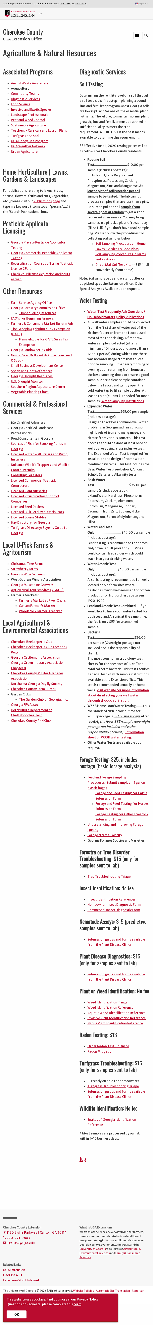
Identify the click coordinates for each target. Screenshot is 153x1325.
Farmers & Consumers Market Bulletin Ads (42, 324)
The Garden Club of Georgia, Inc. (43, 699)
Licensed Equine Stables (28, 517)
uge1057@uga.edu (19, 1243)
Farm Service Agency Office (31, 303)
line (126, 1046)
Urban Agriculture (24, 152)
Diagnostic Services (25, 99)
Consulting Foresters (26, 475)
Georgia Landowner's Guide (32, 350)
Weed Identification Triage (107, 1002)
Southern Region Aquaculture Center (38, 387)
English (143, 3)
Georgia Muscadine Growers (32, 585)
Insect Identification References (111, 899)
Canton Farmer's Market (37, 606)
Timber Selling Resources (37, 313)
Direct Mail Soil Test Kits (113, 265)
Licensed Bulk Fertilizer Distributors (37, 512)
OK (16, 1314)
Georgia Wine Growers (28, 574)
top (82, 1158)
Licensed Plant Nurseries (29, 491)
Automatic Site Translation (113, 1291)
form (77, 1304)
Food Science (20, 104)
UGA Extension (14, 1270)
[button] (40, 13)
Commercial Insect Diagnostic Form (113, 910)
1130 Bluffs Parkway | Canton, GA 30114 (35, 1232)
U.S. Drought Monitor (27, 381)
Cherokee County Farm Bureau (33, 689)
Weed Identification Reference (110, 1007)
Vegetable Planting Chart (30, 392)
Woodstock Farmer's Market (40, 611)
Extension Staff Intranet (21, 1280)
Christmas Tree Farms (27, 564)
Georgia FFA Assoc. (25, 705)
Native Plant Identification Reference (115, 1023)
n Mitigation (104, 1051)
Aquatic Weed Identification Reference (116, 1013)
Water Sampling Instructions (122, 401)
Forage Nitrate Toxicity (104, 835)
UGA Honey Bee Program (29, 141)
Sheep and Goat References (31, 371)
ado (92, 1051)
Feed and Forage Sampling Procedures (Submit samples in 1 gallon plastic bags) (116, 782)
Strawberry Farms (24, 569)
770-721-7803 (16, 1238)
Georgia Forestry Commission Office (38, 308)
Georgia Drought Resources (32, 376)
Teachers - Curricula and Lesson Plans (39, 130)
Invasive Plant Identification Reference (116, 1018)
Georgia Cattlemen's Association (35, 657)
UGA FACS (81, 3)
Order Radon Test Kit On (105, 1046)
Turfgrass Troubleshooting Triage (113, 1086)
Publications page (46, 201)
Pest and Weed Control (28, 120)
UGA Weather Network (28, 146)
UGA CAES (65, 3)
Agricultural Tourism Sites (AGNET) (37, 590)
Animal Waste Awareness (29, 83)
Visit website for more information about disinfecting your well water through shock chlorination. (118, 695)
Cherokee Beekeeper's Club (31, 642)
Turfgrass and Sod (25, 136)
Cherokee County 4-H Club (31, 721)
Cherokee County (23, 32)
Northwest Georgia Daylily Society (36, 684)
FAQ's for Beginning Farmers (32, 318)
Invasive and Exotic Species (31, 109)
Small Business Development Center (37, 366)
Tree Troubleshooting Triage (109, 876)
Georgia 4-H (12, 1275)
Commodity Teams (25, 94)
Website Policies (83, 1291)
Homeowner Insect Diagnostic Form (114, 904)
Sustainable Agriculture (28, 125)
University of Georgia (92, 1248)
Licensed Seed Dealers (27, 507)
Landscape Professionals (29, 115)
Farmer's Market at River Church (43, 600)
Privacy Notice (87, 1299)
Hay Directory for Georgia (30, 522)
